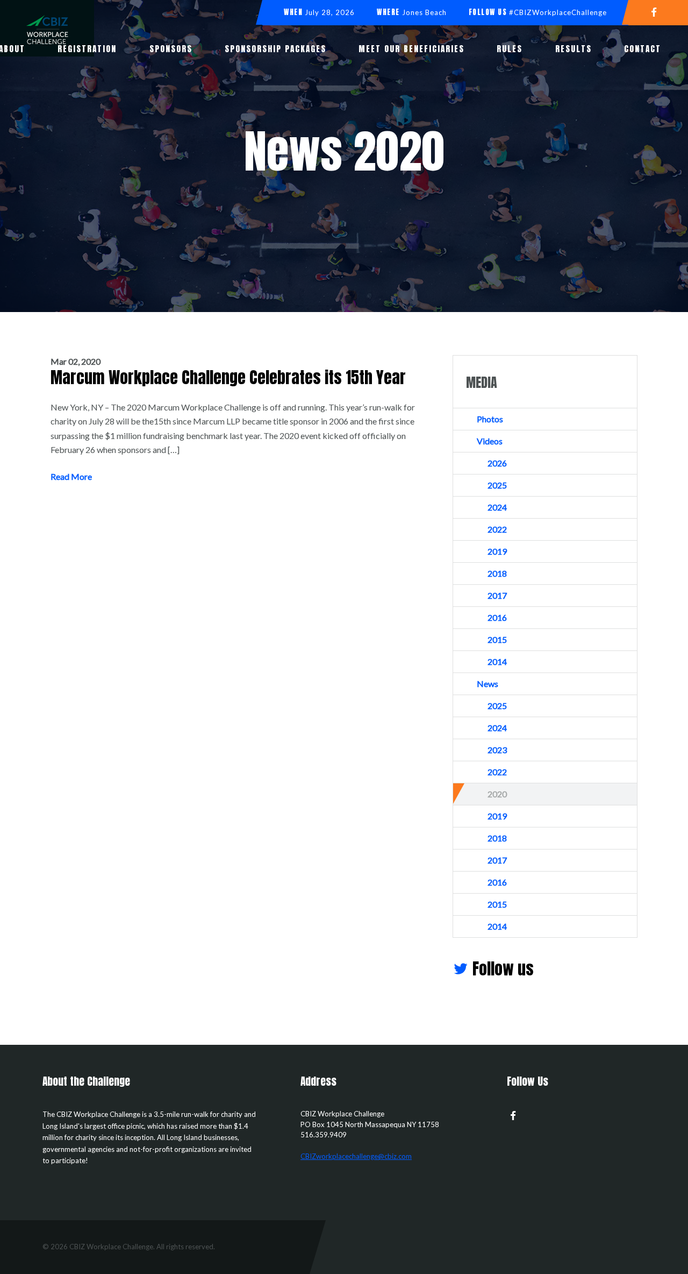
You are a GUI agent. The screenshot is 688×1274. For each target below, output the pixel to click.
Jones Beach (424, 12)
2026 (497, 463)
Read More (71, 476)
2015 (497, 639)
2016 (497, 617)
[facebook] (658, 11)
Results (573, 49)
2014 (497, 661)
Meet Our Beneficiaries (411, 49)
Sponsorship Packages (275, 49)
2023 (497, 750)
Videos (490, 441)
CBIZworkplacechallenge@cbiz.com (356, 1156)
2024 (497, 507)
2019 (497, 551)
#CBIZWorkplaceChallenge (558, 12)
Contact (642, 49)
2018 (497, 573)
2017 (497, 595)
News (487, 683)
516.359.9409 (323, 1134)
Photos (490, 419)
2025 (497, 485)
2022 (497, 529)
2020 (497, 794)
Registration (87, 49)
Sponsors (170, 49)
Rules (509, 49)
